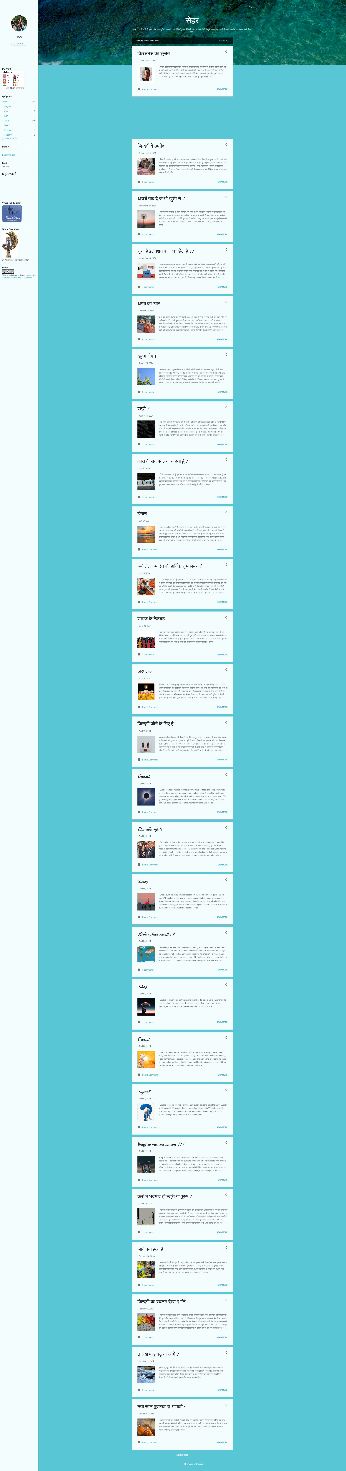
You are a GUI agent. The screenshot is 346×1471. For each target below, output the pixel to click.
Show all (224, 41)
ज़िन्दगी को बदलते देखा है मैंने (161, 1301)
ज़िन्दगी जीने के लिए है (155, 724)
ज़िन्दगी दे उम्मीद (150, 146)
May (6, 116)
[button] (225, 52)
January (8, 135)
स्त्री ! (143, 408)
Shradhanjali (149, 829)
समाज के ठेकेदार (151, 619)
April (6, 120)
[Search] (250, 7)
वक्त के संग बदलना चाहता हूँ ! (162, 461)
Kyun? (143, 1091)
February (8, 130)
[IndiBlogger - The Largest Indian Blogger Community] (12, 221)
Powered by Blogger (194, 1464)
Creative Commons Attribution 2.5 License (19, 276)
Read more (222, 89)
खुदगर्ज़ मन (146, 356)
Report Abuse (8, 155)
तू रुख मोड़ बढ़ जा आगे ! (158, 1354)
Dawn (19, 37)
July (6, 111)
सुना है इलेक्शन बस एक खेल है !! (165, 251)
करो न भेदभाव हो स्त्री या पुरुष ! (164, 1196)
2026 (4, 101)
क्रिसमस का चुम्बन (153, 53)
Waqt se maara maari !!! (160, 1144)
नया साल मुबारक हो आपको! (161, 1406)
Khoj (142, 986)
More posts (182, 1455)
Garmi (143, 776)
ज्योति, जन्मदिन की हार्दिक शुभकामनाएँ (169, 566)
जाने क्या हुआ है (150, 1249)
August (7, 106)
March (7, 125)
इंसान (142, 513)
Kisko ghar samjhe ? (156, 934)
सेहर (192, 21)
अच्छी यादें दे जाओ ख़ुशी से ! (160, 198)
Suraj (142, 881)
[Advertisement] (243, 78)
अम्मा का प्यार (148, 303)
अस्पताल (145, 671)
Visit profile (19, 44)
